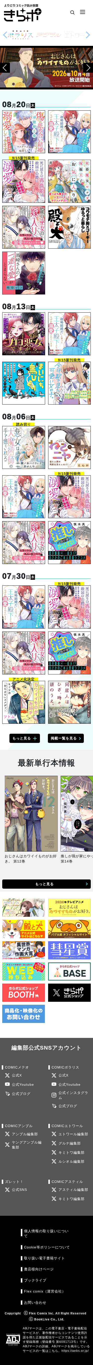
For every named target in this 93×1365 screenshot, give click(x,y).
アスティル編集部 (73, 1190)
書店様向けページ (39, 1269)
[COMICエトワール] (77, 35)
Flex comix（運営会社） (45, 1291)
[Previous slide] (5, 35)
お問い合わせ (35, 1302)
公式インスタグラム (73, 1095)
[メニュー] (82, 12)
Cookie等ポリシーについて (47, 1247)
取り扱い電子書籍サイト (44, 1258)
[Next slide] (87, 35)
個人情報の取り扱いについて (46, 1233)
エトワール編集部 (73, 1134)
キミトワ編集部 (72, 1152)
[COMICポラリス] (20, 35)
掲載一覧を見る (64, 738)
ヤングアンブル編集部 (27, 1145)
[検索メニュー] (72, 12)
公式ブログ (21, 1094)
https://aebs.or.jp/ (75, 1351)
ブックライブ (35, 1280)
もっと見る (21, 738)
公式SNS (19, 1190)
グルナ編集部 (70, 1143)
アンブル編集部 (25, 1134)
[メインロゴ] (22, 12)
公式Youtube (23, 1084)
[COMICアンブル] (48, 35)
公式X (17, 1075)
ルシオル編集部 (72, 1161)
